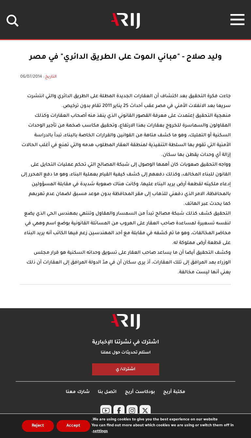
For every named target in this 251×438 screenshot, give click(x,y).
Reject (38, 426)
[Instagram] (132, 410)
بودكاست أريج (140, 392)
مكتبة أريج (174, 392)
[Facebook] (119, 410)
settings (100, 432)
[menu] (237, 19)
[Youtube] (105, 410)
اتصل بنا (107, 392)
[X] (145, 410)
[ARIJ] (125, 322)
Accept (73, 426)
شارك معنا (78, 392)
